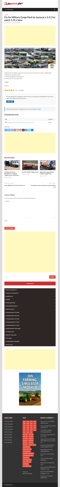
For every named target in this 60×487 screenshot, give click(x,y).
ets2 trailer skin (27, 461)
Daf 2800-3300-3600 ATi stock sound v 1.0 (48, 440)
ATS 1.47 (31, 434)
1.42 (35, 423)
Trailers (6, 14)
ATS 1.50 (25, 438)
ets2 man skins (26, 451)
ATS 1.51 (31, 438)
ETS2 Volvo (25, 464)
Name (5, 220)
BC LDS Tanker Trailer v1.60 (30, 172)
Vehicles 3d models (27, 473)
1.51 (24, 430)
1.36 (28, 421)
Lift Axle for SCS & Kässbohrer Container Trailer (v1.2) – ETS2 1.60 (11, 173)
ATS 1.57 (25, 444)
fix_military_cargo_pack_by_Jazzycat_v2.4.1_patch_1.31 (20, 122)
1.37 (31, 421)
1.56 (28, 432)
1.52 (28, 430)
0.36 (24, 421)
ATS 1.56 (31, 442)
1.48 (28, 427)
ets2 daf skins (26, 447)
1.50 (35, 427)
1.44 (28, 425)
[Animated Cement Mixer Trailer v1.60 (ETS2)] (48, 170)
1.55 (24, 432)
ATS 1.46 (25, 434)
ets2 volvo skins (27, 466)
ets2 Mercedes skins (28, 455)
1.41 (31, 423)
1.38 (35, 421)
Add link (10, 101)
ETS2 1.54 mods (8, 429)
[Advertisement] (30, 35)
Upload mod (30, 283)
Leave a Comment (16, 22)
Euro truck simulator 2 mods (33, 109)
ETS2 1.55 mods (8, 426)
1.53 (31, 430)
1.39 (24, 423)
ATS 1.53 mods (8, 442)
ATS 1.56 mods (8, 434)
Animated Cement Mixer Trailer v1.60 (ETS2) (47, 172)
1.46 (35, 425)
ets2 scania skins (27, 459)
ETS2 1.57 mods (8, 421)
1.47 (24, 427)
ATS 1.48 (25, 436)
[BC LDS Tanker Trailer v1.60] (30, 170)
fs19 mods (25, 471)
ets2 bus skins (32, 444)
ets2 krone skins (27, 449)
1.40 (28, 423)
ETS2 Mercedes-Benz (28, 453)
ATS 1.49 (31, 436)
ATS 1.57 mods (8, 432)
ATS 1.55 (25, 442)
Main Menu (10, 9)
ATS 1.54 (31, 440)
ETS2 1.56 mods (8, 424)
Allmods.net (9, 484)
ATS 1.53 (25, 440)
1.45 (31, 425)
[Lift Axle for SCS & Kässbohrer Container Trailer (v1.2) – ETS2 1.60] (12, 170)
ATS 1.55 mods (8, 437)
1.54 (35, 430)
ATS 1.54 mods (8, 440)
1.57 (31, 432)
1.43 (24, 425)
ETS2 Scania (26, 457)
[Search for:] (30, 277)
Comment (7, 201)
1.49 (31, 427)
